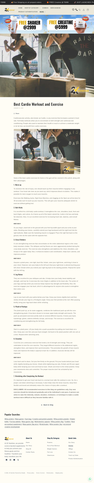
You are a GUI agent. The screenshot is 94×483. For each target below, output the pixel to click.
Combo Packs (30, 452)
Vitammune (50, 455)
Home (28, 442)
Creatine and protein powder (42, 419)
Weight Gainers (52, 449)
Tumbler (68, 421)
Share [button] (17, 113)
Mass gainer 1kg (28, 421)
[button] (32, 8)
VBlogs (70, 449)
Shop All (28, 449)
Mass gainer (19, 419)
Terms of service (40, 472)
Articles (70, 445)
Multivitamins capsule (42, 421)
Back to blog (48, 405)
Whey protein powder (61, 419)
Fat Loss (50, 452)
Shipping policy (59, 472)
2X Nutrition (12, 472)
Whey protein (9, 419)
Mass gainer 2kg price (31, 424)
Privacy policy (30, 472)
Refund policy (50, 472)
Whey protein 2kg (57, 421)
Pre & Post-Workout (53, 445)
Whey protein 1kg (56, 424)
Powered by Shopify (20, 472)
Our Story (29, 445)
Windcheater (44, 424)
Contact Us (71, 452)
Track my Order (73, 455)
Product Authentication (75, 458)
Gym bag (28, 419)
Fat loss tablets (15, 421)
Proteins (49, 442)
